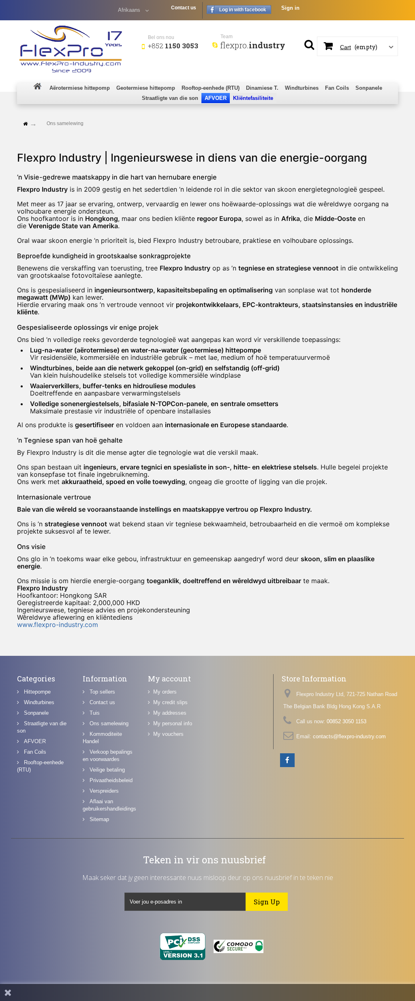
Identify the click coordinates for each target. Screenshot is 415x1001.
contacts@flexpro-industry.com (349, 736)
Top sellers (101, 692)
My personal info (172, 723)
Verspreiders (103, 791)
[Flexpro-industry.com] (76, 47)
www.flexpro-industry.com (57, 624)
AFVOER (34, 741)
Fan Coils (34, 752)
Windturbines (38, 702)
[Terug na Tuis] (25, 124)
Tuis (94, 713)
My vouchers (168, 734)
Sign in (290, 8)
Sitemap (98, 819)
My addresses (169, 713)
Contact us (183, 8)
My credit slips (170, 702)
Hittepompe (36, 692)
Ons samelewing (108, 723)
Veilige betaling (106, 770)
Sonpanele (35, 713)
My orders (165, 692)
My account (169, 678)
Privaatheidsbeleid (110, 780)
